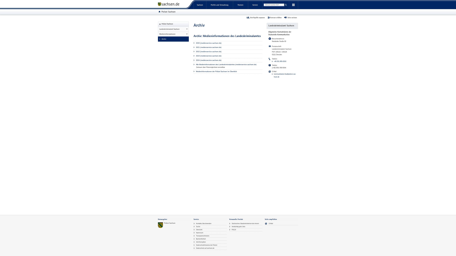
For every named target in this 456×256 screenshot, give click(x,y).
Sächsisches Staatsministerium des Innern (245, 223)
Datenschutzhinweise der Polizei (206, 245)
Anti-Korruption (201, 242)
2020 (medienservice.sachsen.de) (208, 43)
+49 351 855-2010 (280, 61)
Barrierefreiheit (201, 239)
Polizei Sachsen (169, 11)
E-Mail (271, 223)
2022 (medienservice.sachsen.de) (208, 52)
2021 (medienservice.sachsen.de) (208, 47)
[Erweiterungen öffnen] (293, 5)
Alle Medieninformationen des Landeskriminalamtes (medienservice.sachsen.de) (226, 64)
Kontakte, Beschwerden (203, 223)
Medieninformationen (167, 34)
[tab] (174, 219)
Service (255, 5)
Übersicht (199, 230)
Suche (198, 226)
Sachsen (200, 5)
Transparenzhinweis (202, 236)
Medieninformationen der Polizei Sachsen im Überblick (216, 71)
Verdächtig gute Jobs (238, 226)
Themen (240, 5)
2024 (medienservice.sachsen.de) (208, 60)
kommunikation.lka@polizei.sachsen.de (285, 75)
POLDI (234, 230)
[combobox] (274, 4)
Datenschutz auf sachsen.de (205, 248)
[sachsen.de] (174, 4)
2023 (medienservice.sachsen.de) (208, 56)
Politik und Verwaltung (219, 5)
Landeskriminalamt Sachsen (169, 29)
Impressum (199, 233)
